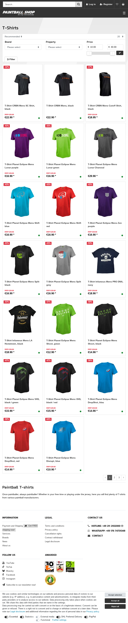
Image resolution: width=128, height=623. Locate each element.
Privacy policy (51, 530)
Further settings (59, 620)
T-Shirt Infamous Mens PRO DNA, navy (105, 283)
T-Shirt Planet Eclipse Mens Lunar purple (19, 166)
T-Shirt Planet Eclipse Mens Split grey (63, 283)
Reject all (115, 606)
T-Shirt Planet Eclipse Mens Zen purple (105, 224)
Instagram (10, 579)
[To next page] (123, 477)
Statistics (29, 617)
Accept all (115, 601)
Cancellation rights (53, 534)
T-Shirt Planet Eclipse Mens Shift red (63, 224)
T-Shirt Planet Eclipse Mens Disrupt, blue (61, 459)
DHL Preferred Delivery (71, 617)
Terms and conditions (54, 526)
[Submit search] (78, 4)
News (4, 541)
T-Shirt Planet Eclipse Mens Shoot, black (102, 342)
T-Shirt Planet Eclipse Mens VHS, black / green (22, 401)
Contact (97, 535)
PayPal (92, 617)
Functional (45, 620)
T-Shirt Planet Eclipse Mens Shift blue (22, 224)
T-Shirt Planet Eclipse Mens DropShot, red (19, 459)
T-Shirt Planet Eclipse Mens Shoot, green (61, 342)
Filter (12, 59)
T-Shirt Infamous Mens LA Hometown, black (18, 342)
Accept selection (115, 595)
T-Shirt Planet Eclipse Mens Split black (22, 283)
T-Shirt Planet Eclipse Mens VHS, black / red (63, 401)
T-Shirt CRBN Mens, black (60, 105)
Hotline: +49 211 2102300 (105, 526)
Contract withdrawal (54, 538)
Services (6, 534)
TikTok (8, 567)
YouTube (10, 563)
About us (6, 546)
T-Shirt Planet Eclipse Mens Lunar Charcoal (102, 166)
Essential (13, 617)
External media (47, 617)
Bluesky (10, 571)
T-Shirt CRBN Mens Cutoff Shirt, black (105, 107)
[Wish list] (117, 4)
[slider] (89, 53)
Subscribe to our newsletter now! (21, 585)
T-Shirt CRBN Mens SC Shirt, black (20, 107)
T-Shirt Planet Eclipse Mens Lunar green (61, 166)
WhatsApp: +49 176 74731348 (108, 531)
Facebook (10, 575)
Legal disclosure (52, 541)
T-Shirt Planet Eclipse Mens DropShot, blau (102, 401)
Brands (5, 538)
